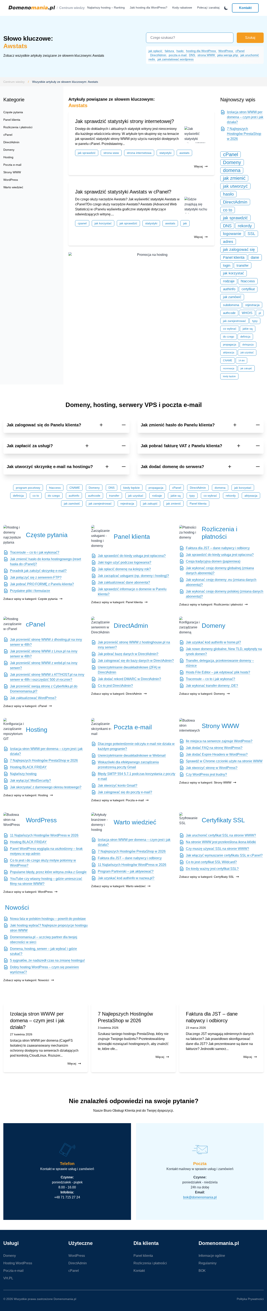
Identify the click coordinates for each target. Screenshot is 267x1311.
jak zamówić (232, 297)
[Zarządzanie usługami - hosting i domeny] (101, 536)
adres (228, 241)
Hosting (8, 157)
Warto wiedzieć (13, 187)
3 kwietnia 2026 (108, 1027)
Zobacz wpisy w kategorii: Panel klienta (117, 602)
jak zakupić (246, 368)
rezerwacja (228, 368)
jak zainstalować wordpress (175, 59)
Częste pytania (13, 112)
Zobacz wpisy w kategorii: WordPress (28, 891)
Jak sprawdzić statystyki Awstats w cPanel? (123, 192)
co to (227, 210)
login (226, 265)
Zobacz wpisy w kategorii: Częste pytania (30, 598)
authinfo (229, 289)
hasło (180, 51)
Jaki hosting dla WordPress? (148, 7)
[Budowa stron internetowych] (189, 726)
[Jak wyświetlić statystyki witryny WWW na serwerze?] (196, 134)
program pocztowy (28, 487)
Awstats (184, 152)
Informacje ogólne (212, 1255)
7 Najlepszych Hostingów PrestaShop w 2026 (244, 134)
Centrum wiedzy (72, 8)
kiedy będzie (229, 376)
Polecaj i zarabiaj (208, 7)
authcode (229, 313)
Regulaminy (208, 1263)
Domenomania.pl (65, 1299)
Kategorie (13, 99)
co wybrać (229, 328)
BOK (202, 1270)
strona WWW (207, 55)
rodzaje (228, 281)
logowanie (232, 233)
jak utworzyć (235, 186)
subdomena (231, 305)
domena (232, 170)
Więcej (198, 166)
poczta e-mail (178, 55)
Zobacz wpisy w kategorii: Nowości (26, 980)
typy (255, 321)
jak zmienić (234, 178)
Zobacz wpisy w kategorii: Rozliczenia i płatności (211, 604)
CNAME (227, 360)
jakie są (248, 328)
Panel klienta (11, 119)
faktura (170, 51)
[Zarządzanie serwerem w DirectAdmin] (101, 626)
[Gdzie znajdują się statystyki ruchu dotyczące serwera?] (196, 205)
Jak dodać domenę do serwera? (172, 466)
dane (255, 257)
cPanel (240, 51)
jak (185, 223)
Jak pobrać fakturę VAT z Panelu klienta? (181, 445)
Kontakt (245, 8)
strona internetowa (139, 152)
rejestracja (252, 305)
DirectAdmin (158, 55)
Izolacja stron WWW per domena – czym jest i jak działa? (245, 117)
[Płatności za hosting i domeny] (189, 533)
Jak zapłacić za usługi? (30, 445)
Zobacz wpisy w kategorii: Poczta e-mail (117, 800)
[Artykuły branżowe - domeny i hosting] (101, 822)
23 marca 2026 (196, 1027)
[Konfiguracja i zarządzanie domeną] (189, 626)
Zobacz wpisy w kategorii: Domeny (202, 693)
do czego (228, 336)
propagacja (229, 344)
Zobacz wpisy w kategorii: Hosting (25, 795)
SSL (251, 233)
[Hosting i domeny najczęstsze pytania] (13, 535)
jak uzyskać (247, 352)
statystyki (165, 152)
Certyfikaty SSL (223, 820)
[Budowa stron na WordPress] (13, 820)
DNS (192, 55)
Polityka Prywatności (250, 1299)
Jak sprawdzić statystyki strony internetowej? (124, 121)
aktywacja (228, 352)
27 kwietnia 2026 (21, 1034)
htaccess (248, 281)
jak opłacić (156, 51)
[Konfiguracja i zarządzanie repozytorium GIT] (13, 729)
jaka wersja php (228, 55)
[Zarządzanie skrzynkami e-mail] (101, 727)
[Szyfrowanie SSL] (189, 820)
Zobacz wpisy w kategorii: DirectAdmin (116, 693)
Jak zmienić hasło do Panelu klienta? (178, 425)
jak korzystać (103, 223)
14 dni (241, 360)
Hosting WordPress (17, 1263)
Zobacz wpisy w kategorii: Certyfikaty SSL (206, 876)
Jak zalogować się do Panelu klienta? (44, 425)
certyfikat (248, 289)
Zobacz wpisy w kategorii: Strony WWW (205, 782)
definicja (245, 336)
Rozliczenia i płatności (17, 127)
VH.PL (8, 1278)
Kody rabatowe (182, 7)
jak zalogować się (239, 249)
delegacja (248, 344)
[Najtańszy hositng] (150, 261)
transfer (243, 265)
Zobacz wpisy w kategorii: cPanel (25, 706)
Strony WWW (12, 172)
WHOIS (247, 313)
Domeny (8, 149)
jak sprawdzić (87, 152)
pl (260, 313)
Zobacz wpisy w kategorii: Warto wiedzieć (118, 886)
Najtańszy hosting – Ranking (106, 7)
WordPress (226, 51)
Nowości (17, 907)
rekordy (245, 226)
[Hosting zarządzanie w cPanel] (13, 624)
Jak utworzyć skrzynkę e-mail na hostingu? (50, 466)
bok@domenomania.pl (200, 1197)
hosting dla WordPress (201, 51)
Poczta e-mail (12, 164)
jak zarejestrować (234, 321)
